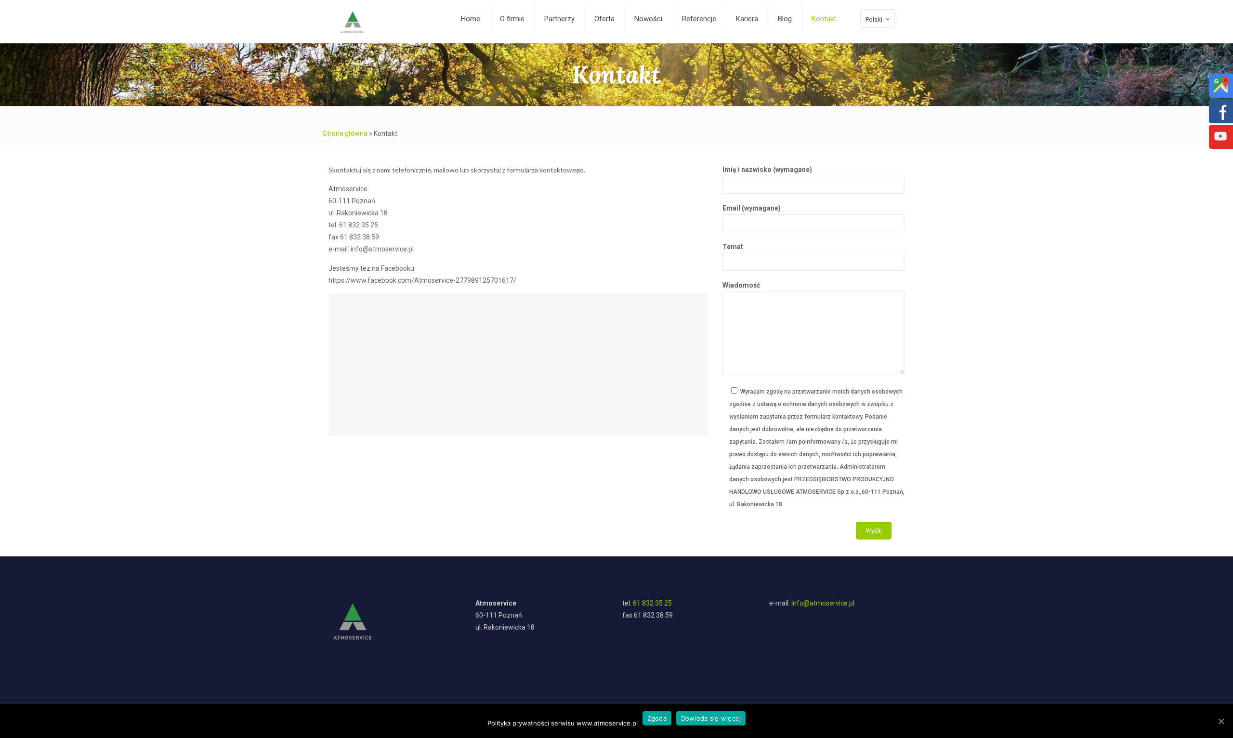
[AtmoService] (352, 21)
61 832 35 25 (652, 603)
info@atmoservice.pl (822, 603)
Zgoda (657, 718)
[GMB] (1220, 92)
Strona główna (345, 133)
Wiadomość (741, 285)
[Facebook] (1220, 117)
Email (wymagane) (751, 208)
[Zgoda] (1221, 721)
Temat (732, 246)
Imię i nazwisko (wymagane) (767, 169)
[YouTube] (1220, 143)
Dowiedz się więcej (711, 718)
